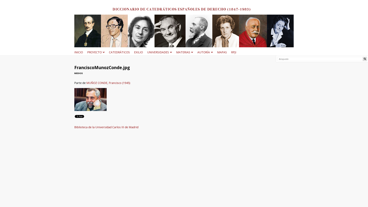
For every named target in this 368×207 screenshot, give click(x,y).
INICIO (78, 52)
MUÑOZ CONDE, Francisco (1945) (108, 83)
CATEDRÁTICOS (119, 52)
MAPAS (222, 52)
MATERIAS (183, 52)
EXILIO (138, 52)
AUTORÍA (203, 52)
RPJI (233, 52)
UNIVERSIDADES (158, 52)
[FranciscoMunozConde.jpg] (90, 110)
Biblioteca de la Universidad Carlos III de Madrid (106, 127)
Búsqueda (365, 59)
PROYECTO (94, 52)
